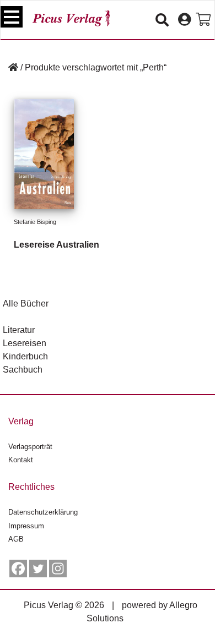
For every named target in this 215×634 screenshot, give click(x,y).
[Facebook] (18, 568)
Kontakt (20, 460)
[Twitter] (38, 568)
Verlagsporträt (30, 446)
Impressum (26, 526)
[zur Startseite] (71, 18)
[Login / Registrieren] (184, 20)
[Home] (13, 67)
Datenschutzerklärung (43, 512)
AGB (16, 539)
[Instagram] (58, 568)
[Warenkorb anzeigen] (203, 20)
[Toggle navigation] (12, 17)
